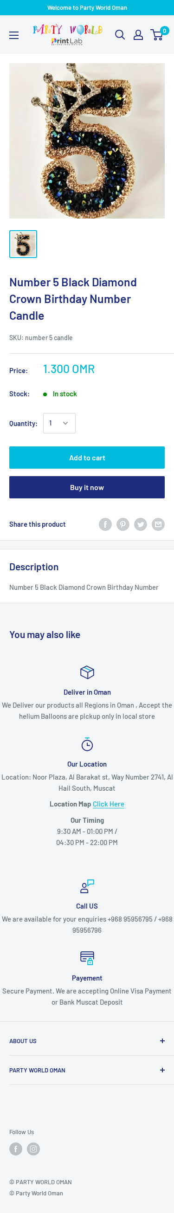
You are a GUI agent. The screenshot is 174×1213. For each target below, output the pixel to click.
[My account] (138, 35)
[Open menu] (14, 35)
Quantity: (23, 423)
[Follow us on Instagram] (33, 1148)
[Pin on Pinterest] (122, 524)
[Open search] (120, 35)
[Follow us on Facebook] (15, 1148)
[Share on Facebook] (105, 524)
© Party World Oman (36, 1193)
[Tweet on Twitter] (140, 524)
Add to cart (87, 457)
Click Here (108, 804)
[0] (157, 34)
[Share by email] (158, 524)
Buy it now (87, 487)
